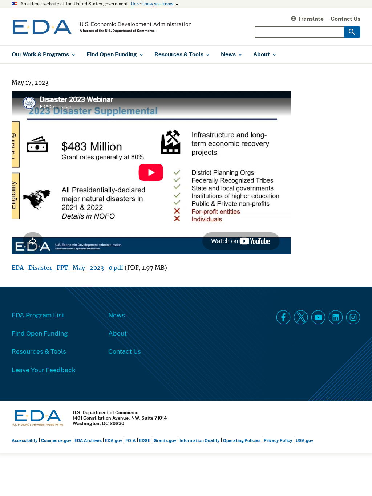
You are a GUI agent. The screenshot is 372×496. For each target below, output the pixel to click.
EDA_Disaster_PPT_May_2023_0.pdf (67, 267)
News (116, 315)
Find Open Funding (40, 333)
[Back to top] (353, 477)
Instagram (353, 317)
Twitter (301, 317)
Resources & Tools (39, 351)
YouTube (318, 317)
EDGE (144, 440)
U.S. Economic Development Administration (102, 27)
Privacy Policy (278, 440)
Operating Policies (241, 440)
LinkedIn (335, 317)
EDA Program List (38, 315)
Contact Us (345, 18)
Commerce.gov (56, 440)
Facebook (283, 317)
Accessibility (25, 440)
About (117, 333)
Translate (311, 18)
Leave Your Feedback (44, 370)
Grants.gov (165, 440)
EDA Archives (88, 440)
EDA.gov (113, 440)
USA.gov (304, 440)
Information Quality (199, 440)
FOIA (130, 440)
